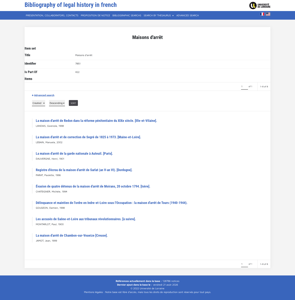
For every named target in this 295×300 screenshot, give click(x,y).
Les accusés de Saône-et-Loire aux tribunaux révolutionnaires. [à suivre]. (86, 219)
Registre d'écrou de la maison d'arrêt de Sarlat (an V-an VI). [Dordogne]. (84, 170)
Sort (73, 103)
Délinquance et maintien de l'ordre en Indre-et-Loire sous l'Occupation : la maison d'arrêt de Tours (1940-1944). (111, 203)
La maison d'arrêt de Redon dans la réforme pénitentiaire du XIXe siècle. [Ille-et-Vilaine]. (96, 121)
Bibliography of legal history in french (71, 4)
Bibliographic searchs (126, 15)
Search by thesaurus (157, 15)
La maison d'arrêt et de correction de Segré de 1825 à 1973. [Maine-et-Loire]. (88, 137)
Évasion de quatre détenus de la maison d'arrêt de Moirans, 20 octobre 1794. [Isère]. (93, 186)
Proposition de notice (95, 15)
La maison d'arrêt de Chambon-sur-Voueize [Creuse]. (72, 235)
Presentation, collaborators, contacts (52, 15)
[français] (262, 14)
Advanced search (187, 15)
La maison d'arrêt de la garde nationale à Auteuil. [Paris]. (74, 153)
